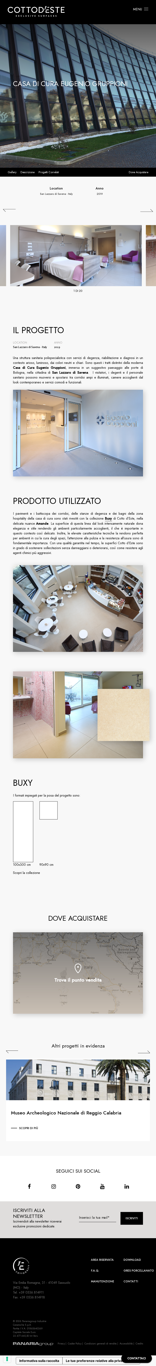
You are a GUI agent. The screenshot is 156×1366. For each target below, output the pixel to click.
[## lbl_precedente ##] (9, 210)
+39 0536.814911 (31, 1292)
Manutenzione (102, 1281)
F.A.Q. (95, 1271)
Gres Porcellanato (139, 1271)
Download (132, 1260)
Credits (139, 1343)
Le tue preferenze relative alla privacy (96, 1361)
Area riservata (102, 1260)
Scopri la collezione (26, 872)
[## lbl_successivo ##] (146, 210)
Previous (12, 1052)
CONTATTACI (136, 1358)
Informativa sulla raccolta (39, 1361)
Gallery (12, 172)
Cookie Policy (74, 1343)
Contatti (131, 1281)
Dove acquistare (138, 172)
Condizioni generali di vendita (100, 1343)
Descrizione (28, 172)
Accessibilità (126, 1343)
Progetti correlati (49, 172)
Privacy (61, 1343)
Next (144, 1052)
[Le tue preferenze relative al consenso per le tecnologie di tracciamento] (7, 1359)
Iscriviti (132, 1218)
